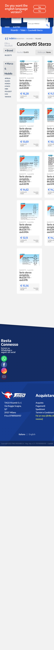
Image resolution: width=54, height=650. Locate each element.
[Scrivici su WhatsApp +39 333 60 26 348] (4, 359)
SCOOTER (16, 18)
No (39, 11)
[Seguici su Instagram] (4, 371)
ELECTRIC (16, 27)
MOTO (7, 18)
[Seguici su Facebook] (4, 365)
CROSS (7, 27)
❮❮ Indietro (10, 38)
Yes (39, 7)
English (32, 434)
